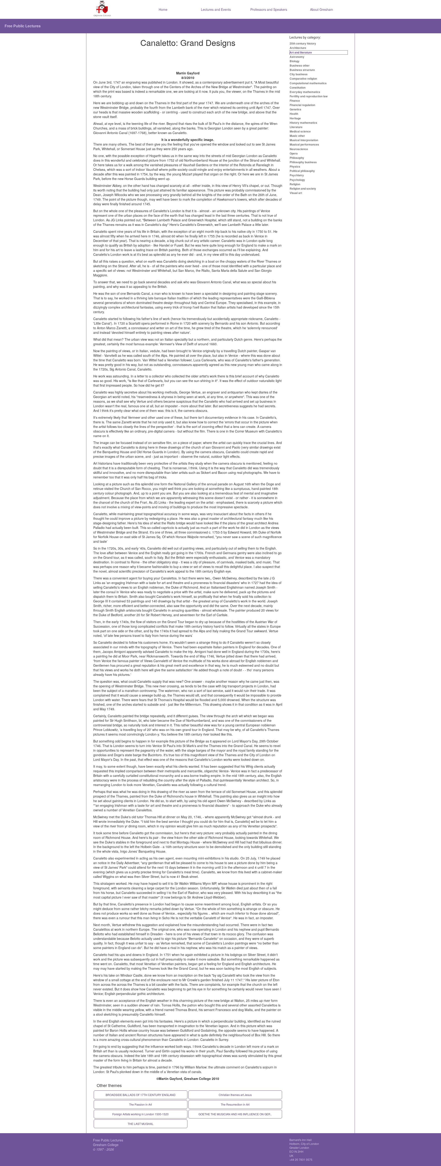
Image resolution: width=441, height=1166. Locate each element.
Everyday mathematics (305, 92)
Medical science (300, 131)
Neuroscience (299, 149)
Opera (294, 153)
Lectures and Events (216, 9)
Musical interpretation (304, 140)
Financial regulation (302, 105)
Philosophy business (303, 162)
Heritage (295, 118)
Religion (295, 184)
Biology (295, 61)
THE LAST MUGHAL (140, 1124)
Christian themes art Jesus (235, 1095)
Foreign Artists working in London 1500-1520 (140, 1114)
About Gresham (321, 9)
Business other (300, 65)
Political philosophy (302, 171)
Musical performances (304, 144)
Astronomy (297, 57)
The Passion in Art (140, 1104)
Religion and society (303, 188)
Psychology (297, 180)
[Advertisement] (187, 59)
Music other (297, 136)
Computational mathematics (308, 83)
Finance (295, 100)
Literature (296, 127)
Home (163, 9)
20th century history (303, 43)
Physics (295, 166)
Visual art (296, 193)
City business (299, 74)
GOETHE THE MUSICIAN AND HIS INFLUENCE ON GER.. (235, 1114)
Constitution (297, 87)
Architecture (298, 48)
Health (294, 114)
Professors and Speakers (268, 9)
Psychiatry (297, 175)
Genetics (295, 109)
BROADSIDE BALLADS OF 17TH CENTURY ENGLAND (140, 1095)
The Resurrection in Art (235, 1104)
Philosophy (297, 158)
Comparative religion (303, 78)
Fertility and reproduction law (309, 96)
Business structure (302, 70)
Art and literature (301, 52)
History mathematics (303, 123)
